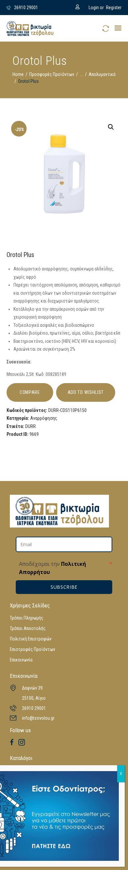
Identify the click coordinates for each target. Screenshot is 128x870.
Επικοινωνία (21, 659)
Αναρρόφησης (43, 418)
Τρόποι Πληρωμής (26, 617)
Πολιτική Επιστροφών (31, 638)
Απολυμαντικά (102, 74)
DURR (30, 426)
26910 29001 (34, 708)
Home (18, 74)
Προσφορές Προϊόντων (51, 74)
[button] (118, 28)
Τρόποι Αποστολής (28, 628)
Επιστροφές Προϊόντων (32, 649)
